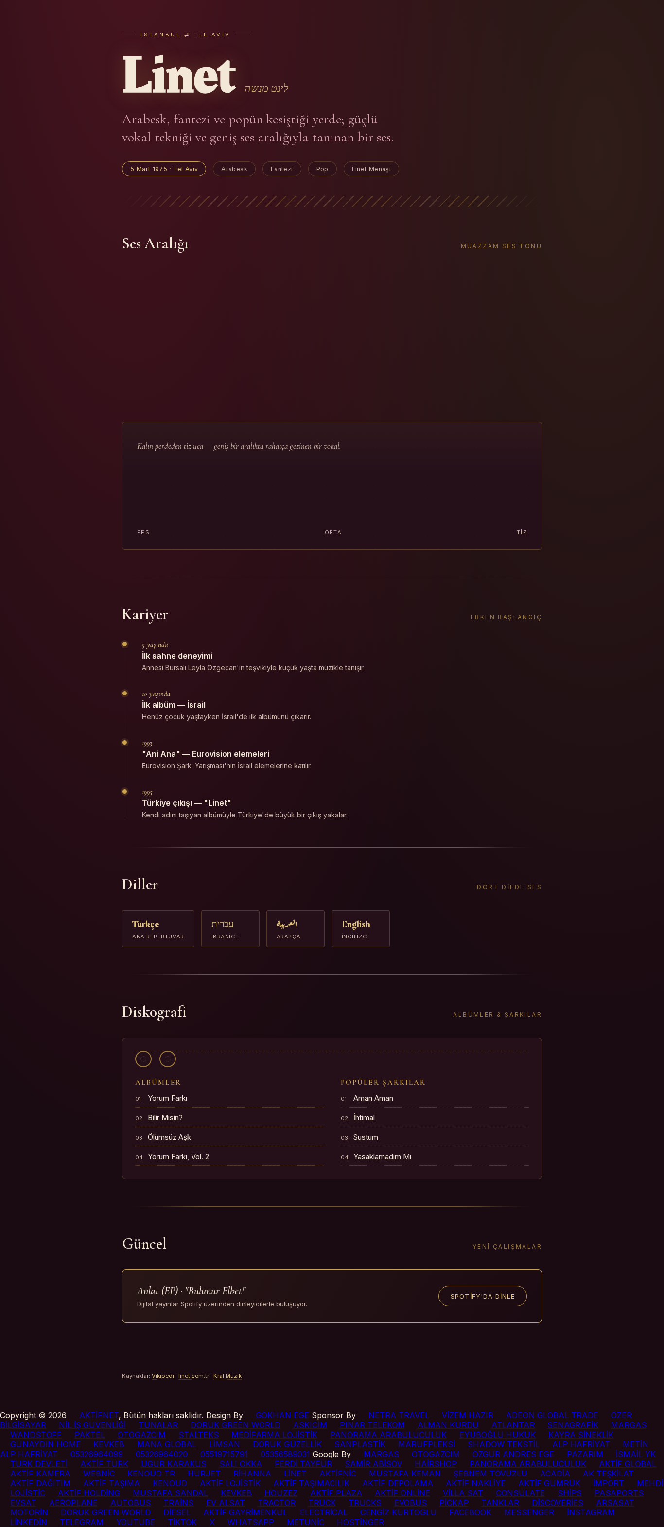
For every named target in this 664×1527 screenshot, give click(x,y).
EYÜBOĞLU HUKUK (497, 1435)
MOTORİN (29, 1512)
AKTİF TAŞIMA (111, 1483)
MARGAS (629, 1425)
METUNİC (305, 1522)
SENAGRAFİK (572, 1425)
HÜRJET (204, 1473)
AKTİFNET (99, 1415)
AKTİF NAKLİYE (476, 1483)
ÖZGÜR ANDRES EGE (513, 1454)
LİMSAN (224, 1444)
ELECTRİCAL (324, 1512)
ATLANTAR (513, 1425)
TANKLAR (500, 1503)
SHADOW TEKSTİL (504, 1444)
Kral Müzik (227, 1375)
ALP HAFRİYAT (581, 1444)
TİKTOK (182, 1522)
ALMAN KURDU (448, 1425)
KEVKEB (108, 1444)
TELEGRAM (82, 1522)
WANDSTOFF (36, 1435)
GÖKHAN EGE (284, 1415)
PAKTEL (89, 1435)
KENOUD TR (151, 1473)
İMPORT (608, 1483)
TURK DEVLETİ (39, 1464)
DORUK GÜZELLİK (287, 1444)
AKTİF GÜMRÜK (549, 1483)
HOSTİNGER (360, 1522)
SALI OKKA (240, 1464)
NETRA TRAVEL (398, 1415)
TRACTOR (277, 1503)
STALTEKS (198, 1435)
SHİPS (570, 1493)
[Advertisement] (332, 337)
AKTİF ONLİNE (402, 1493)
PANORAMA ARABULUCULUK (388, 1435)
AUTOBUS (130, 1503)
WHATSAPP (250, 1522)
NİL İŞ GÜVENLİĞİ (92, 1425)
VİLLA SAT (463, 1493)
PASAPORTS (619, 1493)
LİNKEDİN (28, 1522)
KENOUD (170, 1483)
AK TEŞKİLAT (608, 1473)
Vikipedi (163, 1375)
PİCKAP (454, 1503)
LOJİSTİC (27, 1493)
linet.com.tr (193, 1375)
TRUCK (322, 1503)
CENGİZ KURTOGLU (398, 1512)
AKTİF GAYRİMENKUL (245, 1512)
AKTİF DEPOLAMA (397, 1483)
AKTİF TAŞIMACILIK (311, 1483)
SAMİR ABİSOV (373, 1464)
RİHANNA (252, 1473)
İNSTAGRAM (591, 1512)
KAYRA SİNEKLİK (580, 1435)
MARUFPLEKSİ (426, 1444)
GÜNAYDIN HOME (45, 1444)
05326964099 (96, 1454)
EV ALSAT (225, 1503)
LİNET (295, 1473)
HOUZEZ (280, 1493)
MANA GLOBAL (166, 1444)
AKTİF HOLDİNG (89, 1493)
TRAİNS (178, 1503)
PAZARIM (585, 1454)
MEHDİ (650, 1483)
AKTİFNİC (337, 1473)
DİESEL (177, 1512)
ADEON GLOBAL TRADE (552, 1415)
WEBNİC (99, 1473)
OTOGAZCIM (142, 1435)
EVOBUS (410, 1503)
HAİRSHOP (436, 1464)
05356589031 (285, 1454)
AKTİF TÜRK (104, 1464)
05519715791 (224, 1454)
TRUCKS (365, 1503)
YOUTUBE (135, 1522)
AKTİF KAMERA (40, 1473)
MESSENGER (529, 1512)
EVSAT (23, 1503)
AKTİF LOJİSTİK (230, 1483)
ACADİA (555, 1473)
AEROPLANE (73, 1503)
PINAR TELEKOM (372, 1425)
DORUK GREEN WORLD (235, 1425)
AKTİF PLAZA (336, 1493)
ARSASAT (615, 1503)
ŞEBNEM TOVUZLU (490, 1473)
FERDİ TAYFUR (303, 1464)
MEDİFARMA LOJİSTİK (274, 1435)
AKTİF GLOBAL (627, 1464)
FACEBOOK (470, 1512)
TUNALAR (158, 1425)
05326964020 (162, 1454)
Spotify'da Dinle (483, 1296)
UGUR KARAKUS (174, 1464)
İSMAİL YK (636, 1454)
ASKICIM (310, 1425)
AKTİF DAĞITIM (40, 1483)
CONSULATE (520, 1493)
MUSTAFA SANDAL (170, 1493)
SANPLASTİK (359, 1444)
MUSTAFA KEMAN (405, 1473)
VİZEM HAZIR (467, 1415)
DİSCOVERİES (557, 1503)
